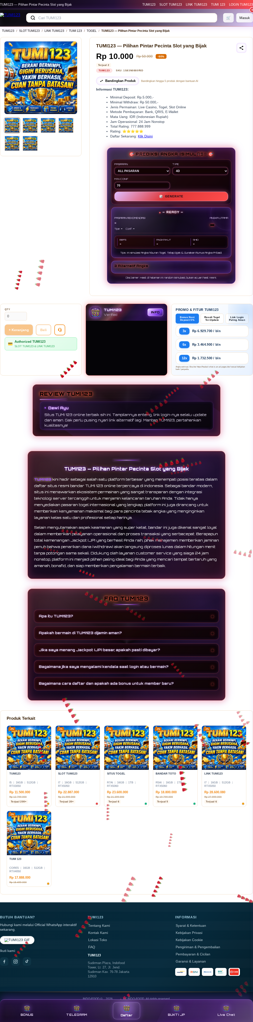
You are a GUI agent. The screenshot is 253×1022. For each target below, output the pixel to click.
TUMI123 (148, 4)
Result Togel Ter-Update (212, 318)
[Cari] (32, 17)
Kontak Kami (98, 933)
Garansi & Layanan (191, 961)
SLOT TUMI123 (170, 4)
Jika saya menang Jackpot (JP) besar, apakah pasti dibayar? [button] (99, 650)
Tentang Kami (99, 925)
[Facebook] (4, 961)
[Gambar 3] (48, 125)
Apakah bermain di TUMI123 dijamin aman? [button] (80, 633)
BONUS (27, 1015)
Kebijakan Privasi (189, 933)
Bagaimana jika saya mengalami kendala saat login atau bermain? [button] (104, 666)
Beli (43, 330)
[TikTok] (27, 961)
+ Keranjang (19, 330)
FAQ (91, 947)
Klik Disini (145, 136)
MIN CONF (121, 178)
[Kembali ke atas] (242, 996)
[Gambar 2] (30, 125)
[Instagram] (15, 961)
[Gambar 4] (66, 125)
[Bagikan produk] (241, 48)
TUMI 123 (218, 4)
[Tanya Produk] (59, 329)
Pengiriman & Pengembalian (198, 947)
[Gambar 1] (12, 125)
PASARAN (121, 164)
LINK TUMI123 (196, 4)
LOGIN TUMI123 (241, 4)
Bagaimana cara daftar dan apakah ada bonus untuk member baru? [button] (106, 683)
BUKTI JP (176, 1015)
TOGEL (92, 30)
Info (155, 312)
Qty (7, 309)
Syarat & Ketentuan (191, 925)
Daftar (127, 1015)
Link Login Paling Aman (237, 318)
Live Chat (226, 1015)
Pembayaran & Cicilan (193, 954)
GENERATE (171, 196)
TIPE (175, 164)
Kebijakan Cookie (189, 940)
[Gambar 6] (30, 143)
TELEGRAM (76, 1015)
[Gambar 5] (12, 143)
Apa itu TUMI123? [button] (56, 616)
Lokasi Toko (97, 940)
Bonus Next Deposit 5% (187, 318)
